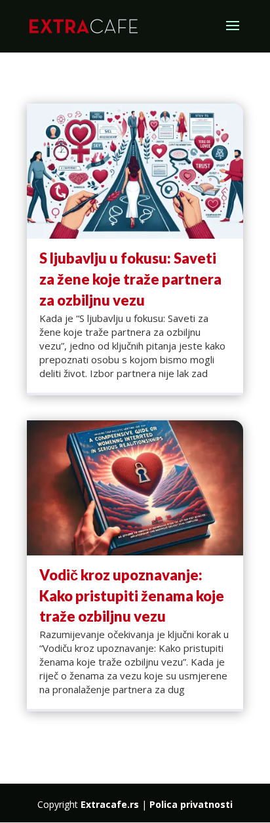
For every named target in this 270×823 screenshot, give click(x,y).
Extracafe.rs (110, 804)
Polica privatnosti (191, 804)
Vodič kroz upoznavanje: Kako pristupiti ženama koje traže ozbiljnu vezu (131, 596)
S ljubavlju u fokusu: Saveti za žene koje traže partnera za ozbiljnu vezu (130, 279)
